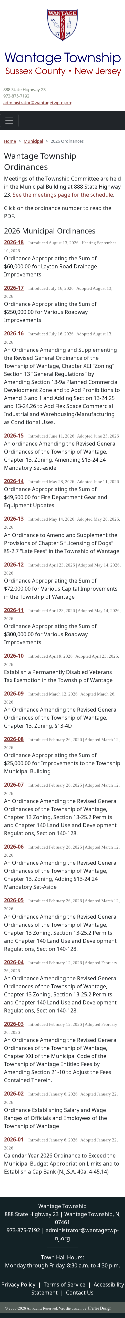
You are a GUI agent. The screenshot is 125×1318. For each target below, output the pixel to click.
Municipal (33, 141)
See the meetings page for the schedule (63, 194)
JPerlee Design (99, 1308)
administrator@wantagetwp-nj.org (38, 103)
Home (10, 141)
